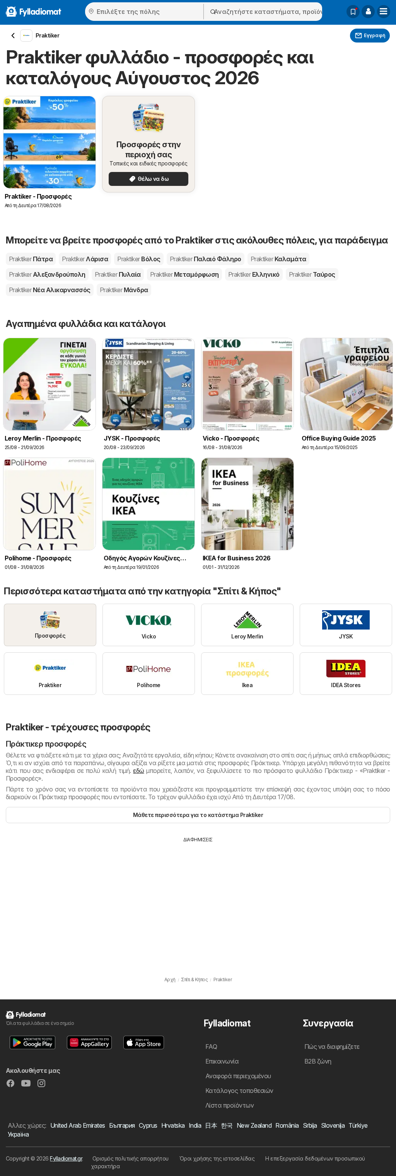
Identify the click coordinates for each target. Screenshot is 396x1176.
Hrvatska (173, 1125)
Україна (18, 1134)
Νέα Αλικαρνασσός (49, 290)
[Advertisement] (198, 901)
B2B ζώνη (317, 1061)
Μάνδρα (124, 290)
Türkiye (357, 1125)
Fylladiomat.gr (66, 1158)
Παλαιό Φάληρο (205, 259)
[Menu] (383, 11)
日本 (211, 1125)
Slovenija (333, 1125)
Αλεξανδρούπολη (47, 274)
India (195, 1125)
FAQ (211, 1046)
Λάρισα (85, 259)
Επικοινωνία (222, 1061)
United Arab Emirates (77, 1125)
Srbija (310, 1125)
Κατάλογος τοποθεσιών (239, 1090)
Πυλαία (118, 274)
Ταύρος (312, 274)
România (287, 1125)
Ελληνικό (254, 274)
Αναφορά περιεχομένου (238, 1076)
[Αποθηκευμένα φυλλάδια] (353, 11)
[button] (368, 11)
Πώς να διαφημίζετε (332, 1046)
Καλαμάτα (278, 259)
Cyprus (148, 1125)
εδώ (138, 770)
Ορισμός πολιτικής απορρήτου (130, 1158)
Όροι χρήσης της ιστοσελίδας (216, 1158)
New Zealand (254, 1125)
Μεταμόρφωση (184, 274)
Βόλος (138, 259)
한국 (227, 1125)
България (122, 1125)
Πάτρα (31, 259)
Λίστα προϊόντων (229, 1105)
